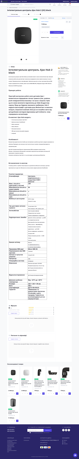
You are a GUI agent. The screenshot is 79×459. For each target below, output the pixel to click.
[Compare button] (69, 22)
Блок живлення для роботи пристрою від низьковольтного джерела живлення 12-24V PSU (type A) (39, 383)
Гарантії (63, 91)
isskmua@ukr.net (43, 442)
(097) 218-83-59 (11, 431)
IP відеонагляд (26, 440)
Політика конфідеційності (12, 442)
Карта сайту (9, 447)
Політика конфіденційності (39, 432)
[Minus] (42, 32)
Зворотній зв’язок (10, 445)
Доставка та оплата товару (16, 1)
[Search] (50, 4)
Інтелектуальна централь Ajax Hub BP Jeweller (13, 412)
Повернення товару (10, 446)
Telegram (65, 440)
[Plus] (47, 32)
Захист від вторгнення (13, 7)
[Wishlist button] (67, 22)
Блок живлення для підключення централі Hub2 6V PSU (66, 382)
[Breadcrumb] (7, 7)
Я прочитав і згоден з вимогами (40, 432)
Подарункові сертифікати (11, 450)
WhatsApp (65, 443)
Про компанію (24, 1)
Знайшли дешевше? (44, 21)
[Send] (62, 37)
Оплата (63, 78)
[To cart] (68, 118)
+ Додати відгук (14, 313)
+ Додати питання (14, 339)
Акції (8, 451)
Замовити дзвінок (74, 1)
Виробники (9, 449)
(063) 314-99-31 (10, 429)
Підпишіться (47, 430)
